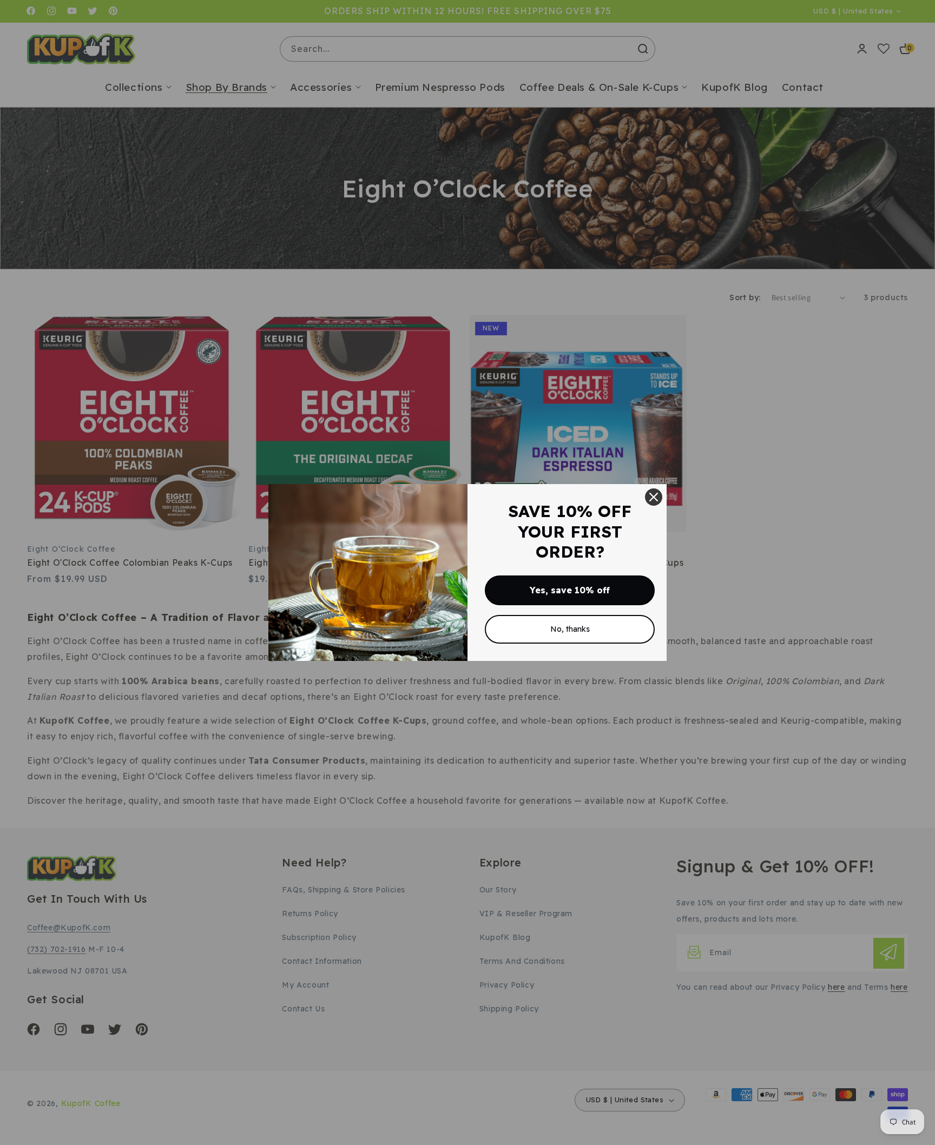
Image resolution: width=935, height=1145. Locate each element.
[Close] (654, 497)
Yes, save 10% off (570, 590)
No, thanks (570, 629)
